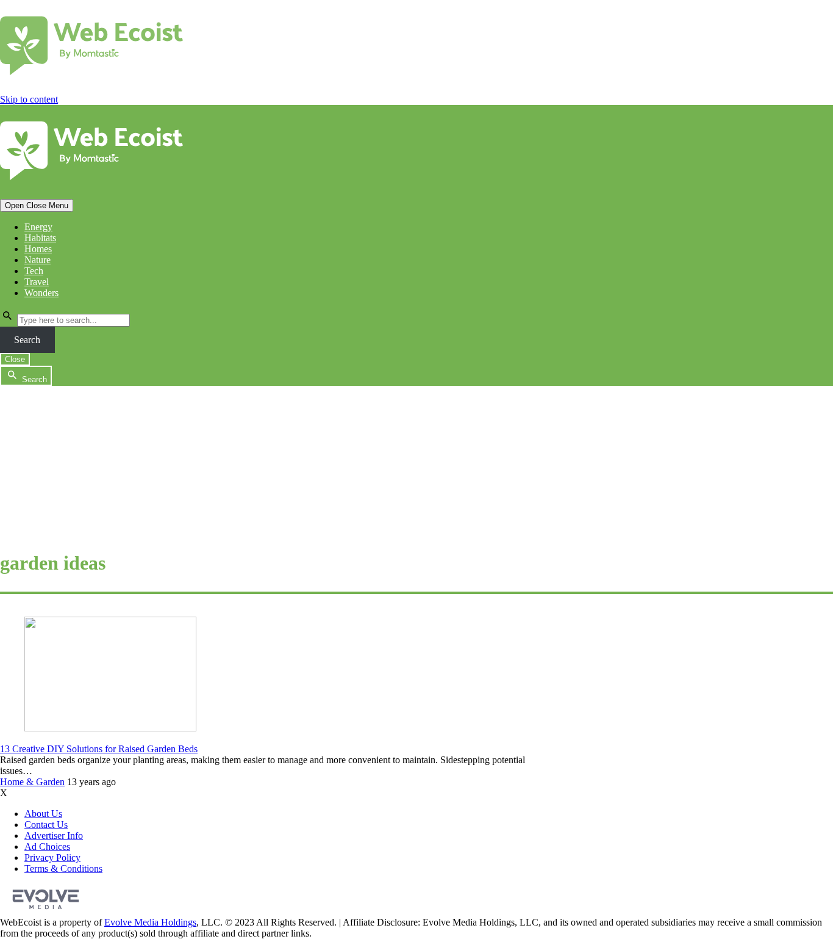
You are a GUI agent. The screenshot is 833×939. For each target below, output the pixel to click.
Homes (38, 249)
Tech (33, 271)
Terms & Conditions (63, 868)
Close (15, 359)
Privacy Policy (52, 857)
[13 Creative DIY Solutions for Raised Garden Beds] (110, 728)
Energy (38, 227)
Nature (37, 260)
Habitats (40, 238)
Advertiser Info (53, 835)
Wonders (41, 293)
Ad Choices (47, 846)
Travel (36, 282)
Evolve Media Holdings (150, 922)
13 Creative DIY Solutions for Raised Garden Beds (99, 749)
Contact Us (46, 824)
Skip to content (29, 99)
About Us (43, 813)
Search (27, 340)
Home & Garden (32, 782)
